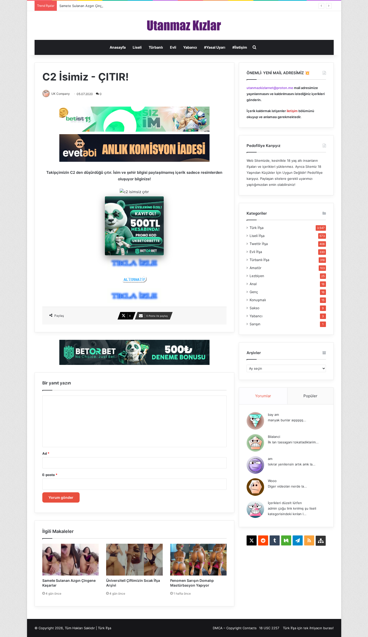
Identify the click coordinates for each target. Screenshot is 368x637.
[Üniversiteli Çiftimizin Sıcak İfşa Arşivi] (134, 560)
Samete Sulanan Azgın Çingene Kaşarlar (90, 6)
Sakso (254, 308)
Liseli (137, 47)
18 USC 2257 (269, 628)
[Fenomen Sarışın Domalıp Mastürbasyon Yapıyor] (198, 560)
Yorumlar (263, 395)
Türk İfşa (257, 228)
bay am (273, 415)
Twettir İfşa (259, 244)
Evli (173, 47)
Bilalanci (274, 437)
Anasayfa (118, 47)
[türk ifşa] (184, 25)
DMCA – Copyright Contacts (235, 628)
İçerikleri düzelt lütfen (285, 503)
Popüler (310, 395)
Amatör (255, 268)
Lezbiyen (257, 276)
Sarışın (255, 324)
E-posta (49, 475)
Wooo (272, 481)
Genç (254, 292)
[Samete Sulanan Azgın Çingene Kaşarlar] (70, 560)
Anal (253, 284)
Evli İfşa (256, 252)
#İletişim (239, 47)
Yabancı (190, 47)
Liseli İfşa (257, 236)
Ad (45, 453)
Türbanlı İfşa (259, 260)
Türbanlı (156, 47)
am (270, 459)
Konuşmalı (258, 300)
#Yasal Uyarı (214, 47)
